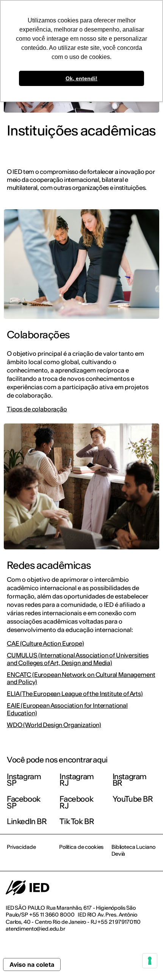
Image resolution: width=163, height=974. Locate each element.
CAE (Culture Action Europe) (45, 643)
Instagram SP (24, 780)
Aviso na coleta (31, 964)
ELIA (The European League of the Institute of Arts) (75, 693)
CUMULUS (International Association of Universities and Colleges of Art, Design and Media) (78, 659)
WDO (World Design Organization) (54, 725)
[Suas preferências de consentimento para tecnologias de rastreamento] (150, 960)
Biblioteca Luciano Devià (133, 850)
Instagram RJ (77, 780)
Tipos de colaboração (37, 409)
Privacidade (21, 846)
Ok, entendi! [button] (81, 78)
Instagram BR (130, 780)
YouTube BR (133, 799)
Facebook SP (24, 802)
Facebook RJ (76, 802)
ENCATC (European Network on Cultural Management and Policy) (81, 678)
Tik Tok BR (77, 821)
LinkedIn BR (27, 821)
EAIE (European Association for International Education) (67, 709)
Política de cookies (81, 846)
